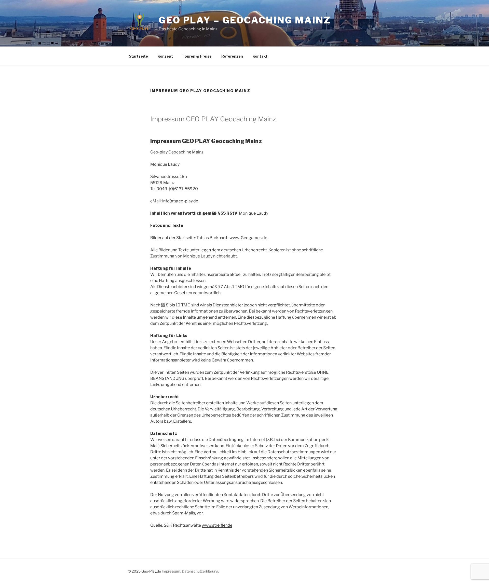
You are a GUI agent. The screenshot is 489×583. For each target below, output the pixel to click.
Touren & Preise (197, 56)
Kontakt (260, 56)
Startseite (138, 56)
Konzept (165, 56)
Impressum (171, 571)
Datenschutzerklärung (200, 571)
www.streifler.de (217, 525)
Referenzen (232, 56)
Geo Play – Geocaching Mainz (245, 20)
